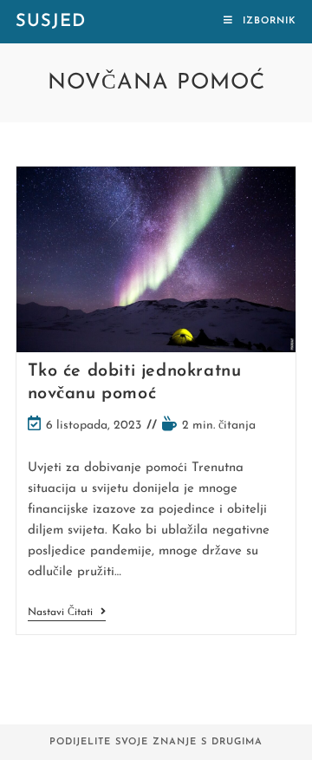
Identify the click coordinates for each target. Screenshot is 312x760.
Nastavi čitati (67, 613)
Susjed (51, 21)
